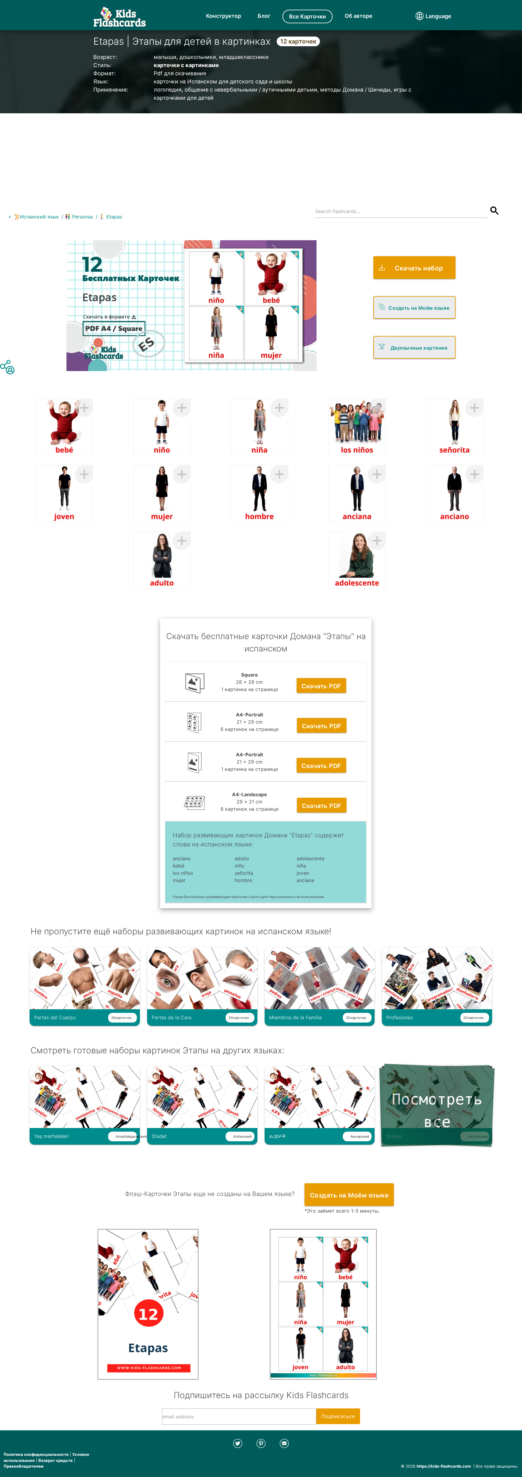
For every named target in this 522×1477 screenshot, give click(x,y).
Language (427, 16)
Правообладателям (24, 1466)
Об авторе (358, 16)
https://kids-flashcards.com (444, 1466)
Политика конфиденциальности (36, 1454)
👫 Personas (79, 217)
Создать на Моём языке (419, 308)
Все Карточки (307, 16)
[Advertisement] (261, 155)
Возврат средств (55, 1460)
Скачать (321, 686)
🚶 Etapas (110, 217)
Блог (264, 16)
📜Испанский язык (36, 217)
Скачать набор (419, 268)
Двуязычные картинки (419, 348)
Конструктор (223, 16)
